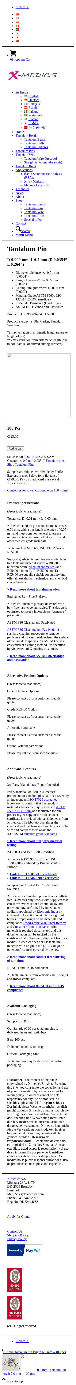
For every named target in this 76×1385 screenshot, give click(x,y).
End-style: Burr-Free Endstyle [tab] (27, 596)
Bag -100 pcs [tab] (16, 1039)
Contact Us (14, 1231)
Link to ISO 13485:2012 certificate (34, 878)
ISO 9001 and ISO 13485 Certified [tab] (30, 852)
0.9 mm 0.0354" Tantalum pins (43, 460)
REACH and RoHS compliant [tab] (27, 968)
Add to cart (15, 448)
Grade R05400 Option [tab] (22, 709)
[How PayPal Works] (24, 1255)
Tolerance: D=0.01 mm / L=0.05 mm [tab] (32, 518)
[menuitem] (42, 14)
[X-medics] (39, 85)
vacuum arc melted (41, 567)
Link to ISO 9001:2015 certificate (33, 874)
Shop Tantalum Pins (20, 464)
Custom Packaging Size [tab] (23, 1054)
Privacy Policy (17, 1239)
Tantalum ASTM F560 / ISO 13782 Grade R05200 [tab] (35, 550)
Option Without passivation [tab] (25, 746)
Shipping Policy (17, 1235)
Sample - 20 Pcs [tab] (18, 1021)
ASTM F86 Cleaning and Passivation (32, 629)
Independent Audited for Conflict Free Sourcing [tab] (32, 887)
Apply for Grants (18, 1216)
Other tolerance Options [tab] (23, 691)
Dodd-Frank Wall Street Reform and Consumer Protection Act (36, 924)
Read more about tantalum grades (34, 589)
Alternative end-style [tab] (21, 727)
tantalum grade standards (40, 834)
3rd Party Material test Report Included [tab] (33, 784)
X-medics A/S (16, 1179)
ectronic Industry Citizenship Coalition (34, 913)
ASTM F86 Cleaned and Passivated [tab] (31, 622)
